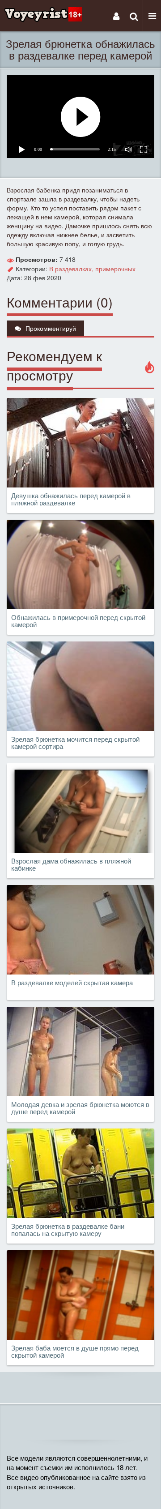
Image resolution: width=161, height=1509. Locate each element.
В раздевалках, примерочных (92, 268)
